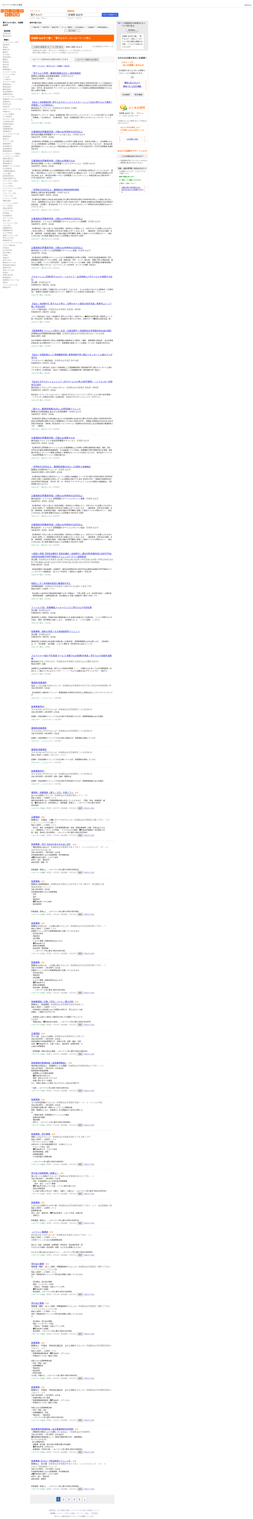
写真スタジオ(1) (8, 270)
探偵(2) (5, 47)
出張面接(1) (7, 126)
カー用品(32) (7, 116)
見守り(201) (7, 260)
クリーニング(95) (9, 74)
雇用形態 (7, 31)
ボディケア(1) (8, 218)
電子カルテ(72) (8, 238)
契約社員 (6, 36)
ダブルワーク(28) (9, 82)
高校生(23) (6, 287)
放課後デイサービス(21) (11, 166)
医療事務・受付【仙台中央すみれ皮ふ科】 (51, 844)
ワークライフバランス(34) (12, 188)
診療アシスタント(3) (10, 235)
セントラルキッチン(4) (11, 134)
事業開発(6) (7, 69)
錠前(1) (5, 282)
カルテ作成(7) (8, 233)
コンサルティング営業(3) (12, 154)
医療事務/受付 (37, 706)
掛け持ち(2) (7, 104)
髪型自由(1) (7, 84)
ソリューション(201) (10, 203)
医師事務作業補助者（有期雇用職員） (49, 1063)
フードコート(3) (8, 97)
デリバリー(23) (8, 141)
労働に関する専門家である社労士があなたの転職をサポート (132, 190)
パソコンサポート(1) (10, 285)
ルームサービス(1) (9, 72)
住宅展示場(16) (8, 124)
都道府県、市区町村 (74, 18)
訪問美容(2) (7, 131)
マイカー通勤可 (66, 27)
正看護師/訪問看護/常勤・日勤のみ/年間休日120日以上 (57, 132)
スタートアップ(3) (9, 193)
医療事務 (35, 881)
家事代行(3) (7, 268)
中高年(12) (6, 112)
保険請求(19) (7, 240)
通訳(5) (5, 52)
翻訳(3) (5, 59)
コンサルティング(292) (11, 156)
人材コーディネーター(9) (12, 109)
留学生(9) (6, 107)
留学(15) (6, 64)
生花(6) (5, 273)
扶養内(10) (6, 102)
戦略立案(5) (7, 201)
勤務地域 (70, 11)
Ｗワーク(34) (7, 191)
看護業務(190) (8, 230)
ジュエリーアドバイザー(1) (12, 243)
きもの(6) (6, 54)
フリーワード (35, 11)
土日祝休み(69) (8, 121)
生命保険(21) (7, 146)
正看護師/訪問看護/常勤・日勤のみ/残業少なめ (53, 161)
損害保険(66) (7, 149)
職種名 (6, 40)
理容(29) (6, 62)
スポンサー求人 (37, 123)
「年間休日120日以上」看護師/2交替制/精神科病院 (55, 190)
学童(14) (6, 258)
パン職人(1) (7, 79)
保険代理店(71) (8, 159)
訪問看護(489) (8, 129)
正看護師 (35, 817)
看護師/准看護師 (39, 682)
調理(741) (6, 50)
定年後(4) (6, 213)
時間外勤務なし (103, 27)
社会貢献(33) (7, 215)
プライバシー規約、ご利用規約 (87, 1513)
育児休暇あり (80, 27)
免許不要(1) (7, 253)
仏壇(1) (5, 255)
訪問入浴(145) (8, 275)
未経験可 (91, 27)
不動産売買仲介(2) (9, 178)
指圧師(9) (6, 45)
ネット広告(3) (8, 206)
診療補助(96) (7, 228)
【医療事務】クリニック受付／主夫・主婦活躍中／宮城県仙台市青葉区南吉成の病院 (71, 331)
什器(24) (6, 248)
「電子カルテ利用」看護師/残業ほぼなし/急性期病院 (56, 73)
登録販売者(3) (8, 94)
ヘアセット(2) (8, 196)
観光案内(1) (7, 277)
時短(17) (6, 139)
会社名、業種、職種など (38, 18)
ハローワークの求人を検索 (10, 10)
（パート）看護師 (39, 1232)
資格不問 (55, 27)
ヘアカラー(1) (8, 211)
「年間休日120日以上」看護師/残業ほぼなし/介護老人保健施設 (61, 467)
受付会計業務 (37, 1264)
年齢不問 (36, 27)
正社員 (5, 33)
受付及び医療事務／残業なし (45, 1173)
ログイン (248, 5)
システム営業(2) (8, 114)
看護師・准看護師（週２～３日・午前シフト (52, 792)
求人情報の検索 (64, 1510)
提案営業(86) (7, 151)
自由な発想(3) (8, 208)
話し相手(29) (7, 250)
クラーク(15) (7, 183)
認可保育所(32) (8, 176)
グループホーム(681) (10, 181)
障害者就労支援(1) (9, 265)
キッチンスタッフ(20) (10, 42)
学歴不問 (45, 27)
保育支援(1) (7, 57)
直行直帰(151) (8, 161)
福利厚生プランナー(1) (11, 280)
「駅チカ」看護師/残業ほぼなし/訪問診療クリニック (56, 409)
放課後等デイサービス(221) (12, 99)
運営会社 (52, 1510)
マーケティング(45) (10, 198)
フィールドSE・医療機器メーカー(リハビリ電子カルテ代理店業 (61, 607)
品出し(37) (6, 220)
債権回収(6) (7, 136)
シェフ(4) (6, 77)
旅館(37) (6, 67)
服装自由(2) (7, 89)
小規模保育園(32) (9, 171)
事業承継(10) (7, 163)
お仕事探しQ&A (132, 139)
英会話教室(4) (8, 92)
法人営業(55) (7, 168)
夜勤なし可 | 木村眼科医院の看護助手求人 (51, 583)
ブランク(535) (8, 186)
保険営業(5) (7, 144)
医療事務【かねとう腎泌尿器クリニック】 (51, 1461)
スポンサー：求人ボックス (41, 93)
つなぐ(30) (6, 225)
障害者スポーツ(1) (9, 263)
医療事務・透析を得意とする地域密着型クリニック (55, 631)
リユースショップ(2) (10, 223)
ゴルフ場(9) (7, 173)
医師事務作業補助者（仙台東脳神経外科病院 (52, 1429)
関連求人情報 (89, 808)
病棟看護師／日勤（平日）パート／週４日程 (52, 1002)
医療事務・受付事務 (40, 1134)
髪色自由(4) (7, 87)
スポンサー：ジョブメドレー (42, 698)
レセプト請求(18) (9, 245)
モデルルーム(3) (8, 119)
